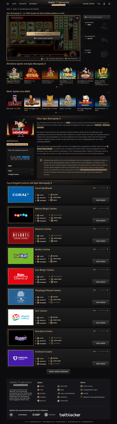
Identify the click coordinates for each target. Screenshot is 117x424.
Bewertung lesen (72, 58)
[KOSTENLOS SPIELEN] (15, 73)
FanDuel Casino (43, 351)
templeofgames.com (48, 422)
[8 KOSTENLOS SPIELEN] (50, 100)
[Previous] (106, 65)
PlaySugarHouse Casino (48, 290)
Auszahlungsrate (90, 36)
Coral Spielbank (43, 188)
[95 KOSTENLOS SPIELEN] (68, 73)
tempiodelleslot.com (74, 422)
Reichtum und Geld (21, 144)
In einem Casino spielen (94, 17)
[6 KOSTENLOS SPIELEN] (85, 100)
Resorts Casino (43, 229)
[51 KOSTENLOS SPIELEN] (50, 73)
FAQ (98, 4)
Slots (14, 4)
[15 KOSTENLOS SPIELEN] (103, 73)
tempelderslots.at (35, 422)
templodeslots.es (61, 422)
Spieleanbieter (89, 22)
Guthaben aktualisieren (56, 59)
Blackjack (33, 4)
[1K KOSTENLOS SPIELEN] (32, 73)
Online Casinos (89, 4)
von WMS (61, 13)
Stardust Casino (43, 331)
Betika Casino (42, 249)
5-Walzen (98, 125)
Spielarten (88, 50)
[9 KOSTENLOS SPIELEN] (103, 100)
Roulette (22, 4)
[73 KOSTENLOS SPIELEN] (68, 100)
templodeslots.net (87, 422)
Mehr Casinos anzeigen (58, 372)
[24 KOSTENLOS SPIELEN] (32, 100)
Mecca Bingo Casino (46, 208)
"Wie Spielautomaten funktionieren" (93, 170)
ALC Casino (41, 310)
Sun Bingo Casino (44, 269)
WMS (68, 123)
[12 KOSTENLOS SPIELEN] (15, 100)
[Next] (108, 65)
